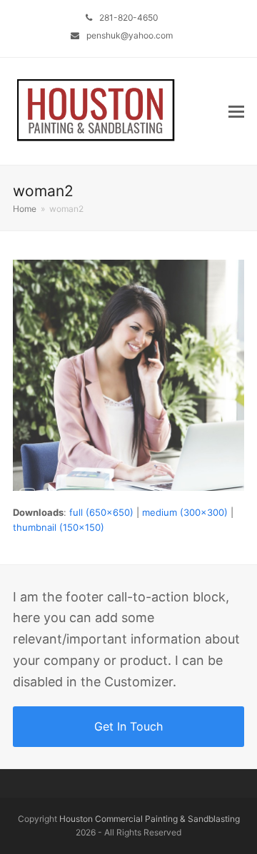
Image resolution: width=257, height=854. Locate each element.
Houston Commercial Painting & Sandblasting (149, 818)
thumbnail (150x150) (58, 527)
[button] (236, 111)
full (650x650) (101, 512)
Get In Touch (128, 726)
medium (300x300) (185, 512)
